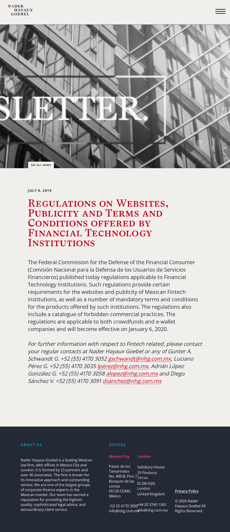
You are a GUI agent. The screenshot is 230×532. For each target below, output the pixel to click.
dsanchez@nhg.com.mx (131, 380)
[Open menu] (220, 11)
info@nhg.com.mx (124, 510)
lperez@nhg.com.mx (122, 366)
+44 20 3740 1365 (151, 504)
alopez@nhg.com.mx (132, 373)
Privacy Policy (187, 491)
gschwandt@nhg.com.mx (139, 358)
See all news (41, 165)
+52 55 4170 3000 (123, 505)
